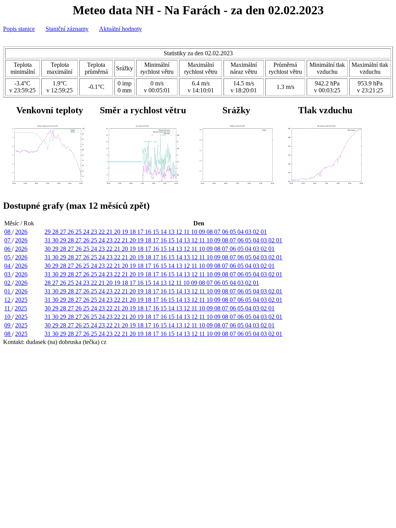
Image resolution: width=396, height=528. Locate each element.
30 (56, 240)
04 (241, 231)
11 (187, 231)
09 (203, 231)
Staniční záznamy (67, 29)
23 (95, 231)
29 (48, 231)
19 (126, 231)
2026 (21, 231)
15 (156, 231)
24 (87, 231)
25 (79, 231)
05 (233, 231)
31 (48, 240)
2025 (21, 299)
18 (133, 231)
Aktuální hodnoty (120, 29)
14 (164, 231)
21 (110, 231)
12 (180, 231)
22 (102, 231)
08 (8, 231)
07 (218, 231)
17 (141, 231)
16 (149, 231)
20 (118, 231)
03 (249, 231)
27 (64, 231)
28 (56, 231)
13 (172, 231)
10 (195, 231)
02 (257, 231)
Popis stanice (19, 29)
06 (226, 231)
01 (264, 231)
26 (71, 231)
